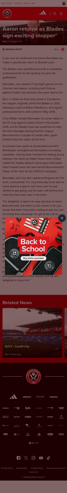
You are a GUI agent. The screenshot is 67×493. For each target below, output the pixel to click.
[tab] (62, 218)
